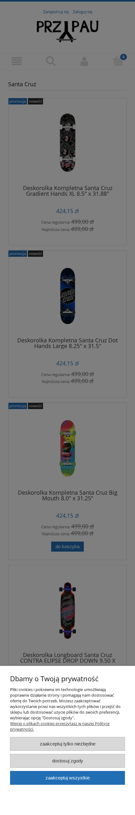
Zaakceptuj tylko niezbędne (67, 743)
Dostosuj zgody (67, 760)
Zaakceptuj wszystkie (68, 777)
